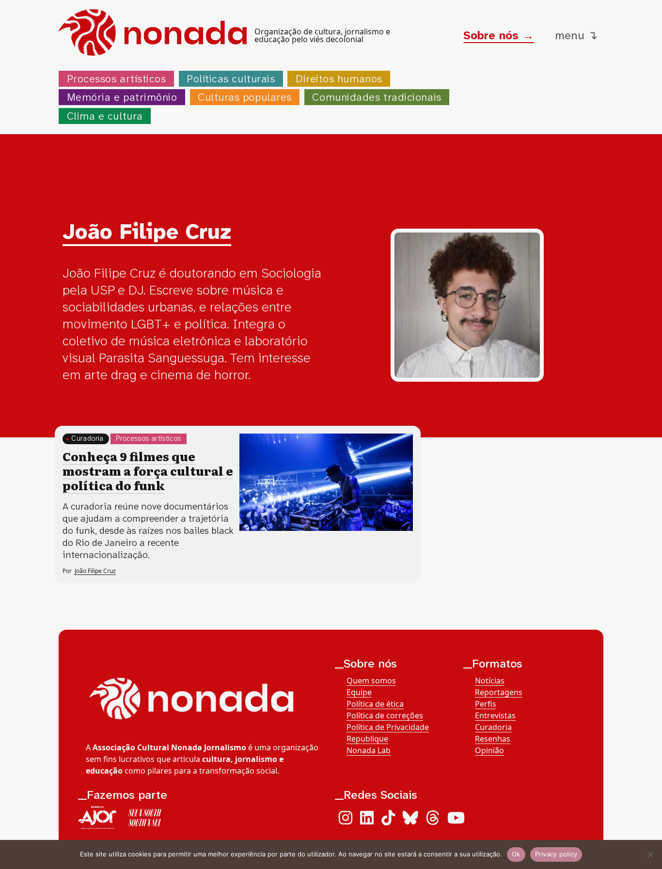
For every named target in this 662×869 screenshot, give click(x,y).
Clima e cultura (105, 116)
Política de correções (385, 715)
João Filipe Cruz (95, 571)
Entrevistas (495, 715)
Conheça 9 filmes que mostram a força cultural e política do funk (148, 471)
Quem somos (371, 680)
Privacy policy (556, 854)
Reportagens (498, 692)
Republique (367, 738)
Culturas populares (245, 97)
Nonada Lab (369, 750)
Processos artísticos (116, 79)
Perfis (485, 703)
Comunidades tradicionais (376, 97)
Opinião (489, 750)
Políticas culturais (231, 79)
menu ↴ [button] (576, 35)
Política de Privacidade (388, 727)
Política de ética (375, 703)
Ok (516, 854)
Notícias (489, 680)
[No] (650, 854)
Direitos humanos (339, 79)
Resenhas (492, 738)
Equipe (359, 692)
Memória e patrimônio (122, 97)
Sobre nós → (498, 35)
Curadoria (87, 438)
